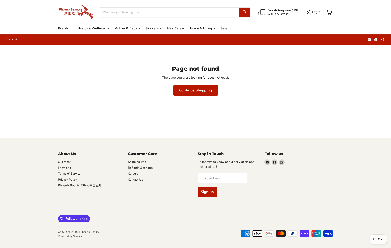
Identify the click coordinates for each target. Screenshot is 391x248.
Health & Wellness (92, 28)
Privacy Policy (67, 179)
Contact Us (11, 39)
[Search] (244, 12)
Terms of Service (69, 174)
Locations (64, 168)
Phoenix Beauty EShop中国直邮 (80, 185)
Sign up (207, 191)
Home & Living (201, 28)
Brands (64, 28)
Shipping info (137, 162)
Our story (64, 162)
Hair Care (174, 28)
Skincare (152, 28)
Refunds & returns (140, 168)
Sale (224, 28)
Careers (133, 174)
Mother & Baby (126, 28)
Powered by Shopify (70, 236)
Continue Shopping (195, 90)
